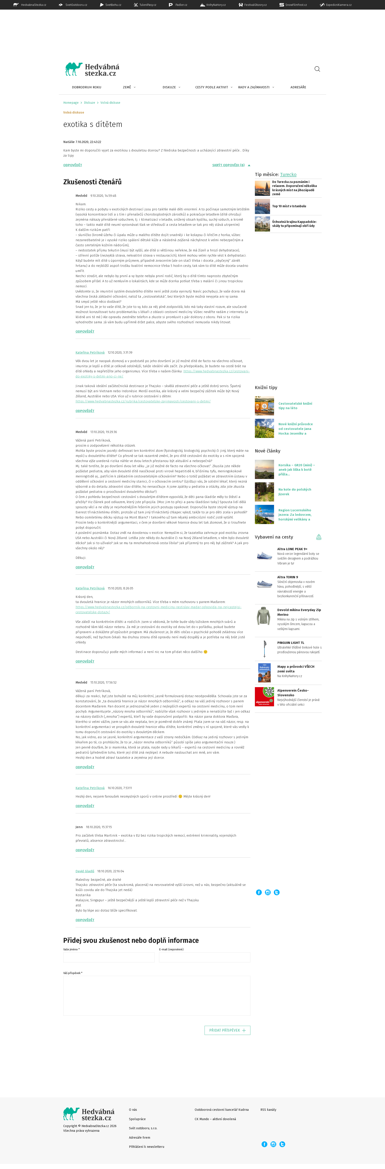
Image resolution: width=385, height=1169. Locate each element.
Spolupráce (137, 1119)
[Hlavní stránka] (89, 69)
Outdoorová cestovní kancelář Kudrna (222, 1110)
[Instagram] (268, 892)
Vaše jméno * (71, 949)
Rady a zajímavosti (254, 87)
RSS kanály (268, 1110)
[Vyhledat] (317, 69)
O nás (133, 1110)
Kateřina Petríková (90, 352)
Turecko (288, 174)
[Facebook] (259, 892)
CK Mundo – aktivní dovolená (215, 1119)
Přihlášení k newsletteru (146, 1147)
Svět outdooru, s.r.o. (143, 1128)
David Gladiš (85, 871)
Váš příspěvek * (72, 973)
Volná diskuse (110, 103)
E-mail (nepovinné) (171, 949)
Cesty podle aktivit (211, 87)
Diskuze (169, 87)
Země (127, 87)
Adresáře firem (139, 1138)
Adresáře (298, 87)
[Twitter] (277, 892)
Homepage (71, 103)
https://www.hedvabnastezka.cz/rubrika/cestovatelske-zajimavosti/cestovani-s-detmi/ (143, 401)
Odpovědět (72, 165)
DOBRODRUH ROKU (86, 87)
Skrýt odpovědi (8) (228, 165)
